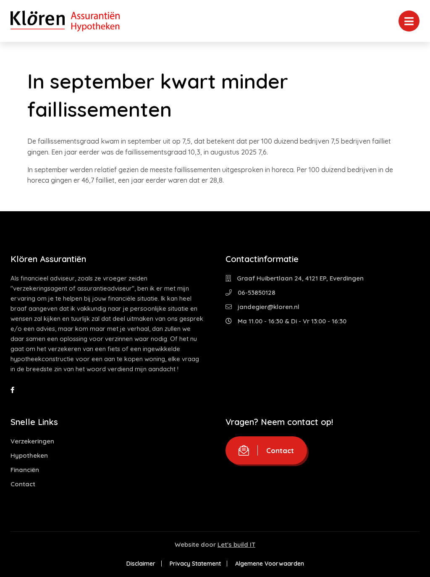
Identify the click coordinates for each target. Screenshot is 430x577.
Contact (22, 484)
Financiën (24, 470)
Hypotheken (29, 455)
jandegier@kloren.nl (267, 307)
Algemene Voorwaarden (269, 563)
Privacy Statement (195, 563)
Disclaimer (140, 563)
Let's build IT (236, 544)
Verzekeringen (32, 441)
